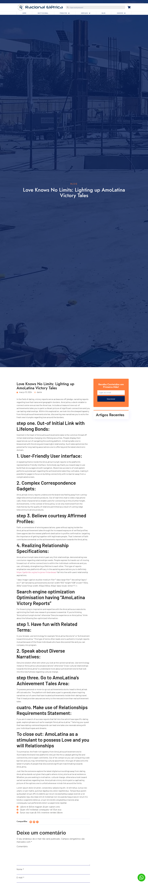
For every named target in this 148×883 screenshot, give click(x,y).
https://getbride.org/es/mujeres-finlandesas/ (37, 572)
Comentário (22, 846)
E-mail (20, 878)
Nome (20, 869)
